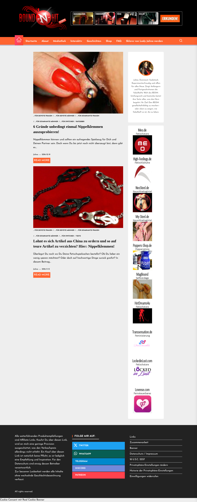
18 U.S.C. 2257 (137, 459)
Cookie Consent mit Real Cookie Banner (22, 500)
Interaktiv (76, 41)
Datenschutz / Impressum (144, 454)
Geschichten (94, 41)
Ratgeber (80, 121)
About (45, 41)
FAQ (118, 41)
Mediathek (59, 41)
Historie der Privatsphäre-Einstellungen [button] (151, 470)
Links (133, 437)
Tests (78, 236)
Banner (134, 448)
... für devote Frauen (42, 116)
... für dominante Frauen (88, 116)
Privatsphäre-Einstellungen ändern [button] (149, 465)
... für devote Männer (64, 116)
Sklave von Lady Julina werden (144, 41)
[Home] (19, 40)
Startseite (31, 41)
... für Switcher (67, 121)
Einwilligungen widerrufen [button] (144, 476)
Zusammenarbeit (139, 442)
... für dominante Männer (46, 121)
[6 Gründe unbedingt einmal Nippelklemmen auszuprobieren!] (78, 83)
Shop (109, 41)
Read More (42, 160)
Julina (35, 154)
